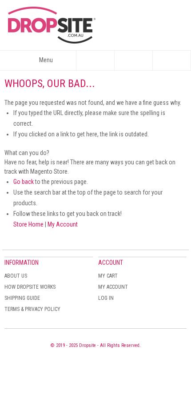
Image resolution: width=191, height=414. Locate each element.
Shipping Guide (22, 298)
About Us (15, 276)
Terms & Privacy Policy (32, 309)
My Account (63, 224)
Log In (106, 298)
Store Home (28, 224)
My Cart (108, 276)
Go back (23, 181)
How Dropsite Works (30, 287)
